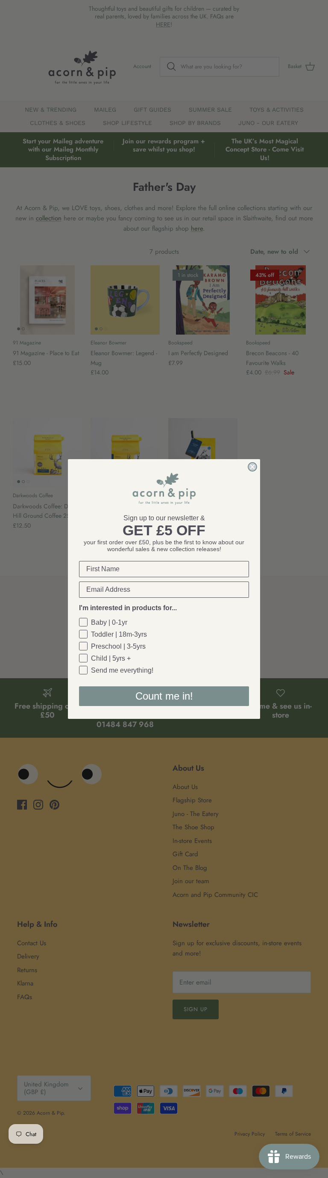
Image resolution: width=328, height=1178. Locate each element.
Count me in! (164, 696)
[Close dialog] (252, 467)
